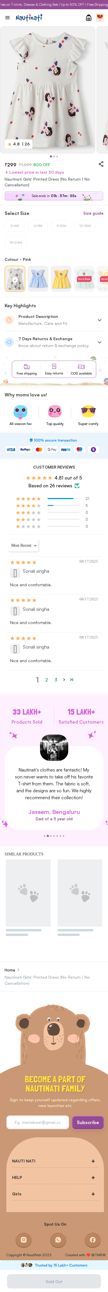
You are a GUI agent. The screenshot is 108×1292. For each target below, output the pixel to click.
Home (10, 969)
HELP (17, 1177)
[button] (29, 499)
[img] (23, 562)
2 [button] (46, 680)
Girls (16, 1193)
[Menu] (7, 17)
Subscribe (88, 1122)
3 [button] (55, 680)
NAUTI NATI (23, 1160)
